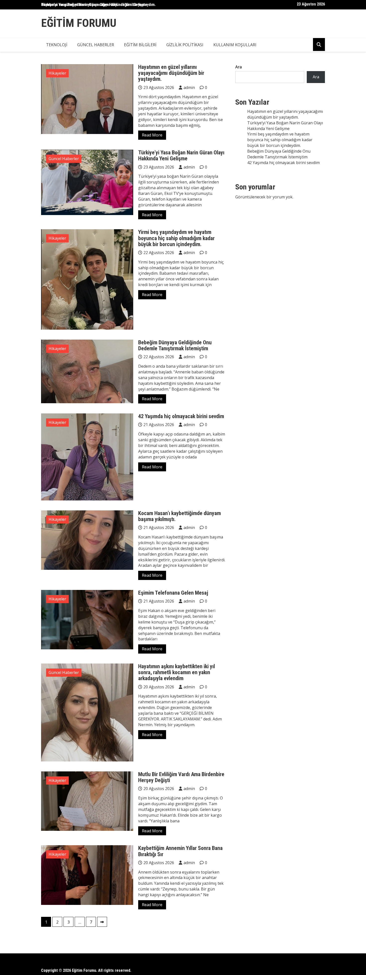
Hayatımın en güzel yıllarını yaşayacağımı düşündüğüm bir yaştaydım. (171, 73)
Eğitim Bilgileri (140, 44)
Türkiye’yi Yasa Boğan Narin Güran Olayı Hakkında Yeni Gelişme (94, 4)
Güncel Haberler (95, 44)
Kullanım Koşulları (234, 44)
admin (189, 87)
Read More (152, 135)
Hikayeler (57, 73)
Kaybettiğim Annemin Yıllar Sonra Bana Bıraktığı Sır (180, 851)
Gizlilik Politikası (184, 44)
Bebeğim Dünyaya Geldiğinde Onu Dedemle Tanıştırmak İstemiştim (175, 345)
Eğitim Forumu (78, 23)
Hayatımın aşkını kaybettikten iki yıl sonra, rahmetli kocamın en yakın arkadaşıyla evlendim (176, 672)
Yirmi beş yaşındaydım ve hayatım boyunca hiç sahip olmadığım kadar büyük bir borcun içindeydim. (176, 238)
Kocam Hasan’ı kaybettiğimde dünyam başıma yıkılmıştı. (179, 516)
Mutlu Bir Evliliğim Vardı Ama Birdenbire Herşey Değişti (181, 777)
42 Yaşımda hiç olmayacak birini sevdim (181, 416)
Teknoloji (56, 44)
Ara (238, 67)
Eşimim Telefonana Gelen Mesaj (173, 593)
